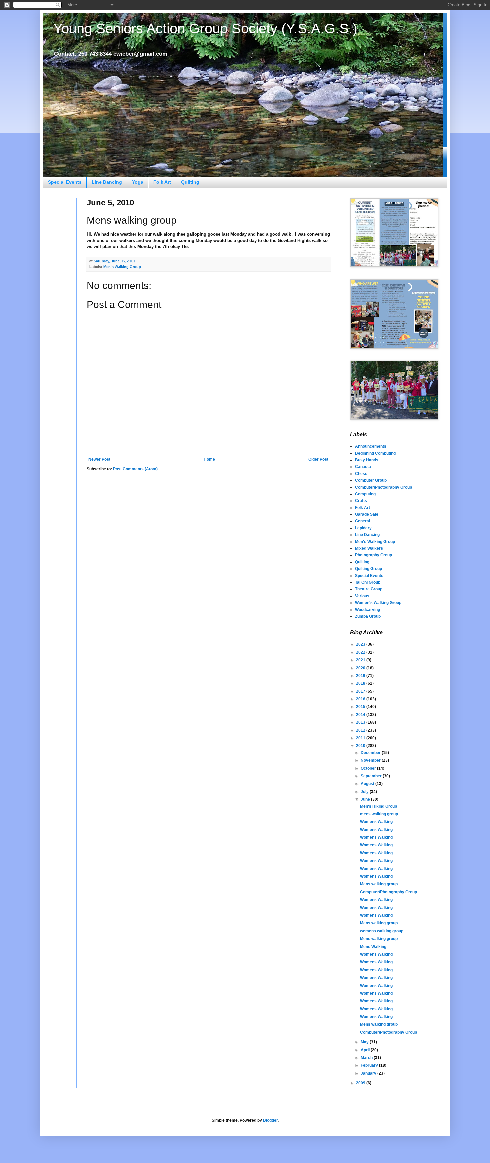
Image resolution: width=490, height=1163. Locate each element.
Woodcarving (367, 609)
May (365, 1042)
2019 (361, 675)
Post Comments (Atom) (135, 469)
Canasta (363, 466)
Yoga (137, 182)
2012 (361, 730)
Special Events (65, 182)
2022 (361, 652)
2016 (361, 699)
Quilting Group (368, 568)
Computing (365, 494)
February (370, 1065)
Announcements (370, 446)
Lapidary (363, 528)
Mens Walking (373, 946)
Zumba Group (368, 616)
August (368, 783)
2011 (361, 738)
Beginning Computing (375, 453)
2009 (361, 1083)
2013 (361, 722)
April (366, 1050)
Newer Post (99, 459)
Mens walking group (379, 884)
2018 (361, 683)
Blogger (270, 1120)
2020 (361, 668)
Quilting (190, 182)
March (367, 1057)
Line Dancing (107, 182)
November (371, 760)
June (366, 799)
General (362, 521)
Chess (361, 473)
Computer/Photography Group (383, 487)
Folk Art (162, 182)
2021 (361, 660)
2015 (361, 706)
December (371, 752)
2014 (361, 714)
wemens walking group (381, 931)
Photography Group (373, 555)
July (365, 791)
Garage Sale (366, 514)
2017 (361, 691)
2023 (361, 644)
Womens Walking (376, 821)
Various (362, 596)
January (369, 1073)
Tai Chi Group (367, 582)
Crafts (361, 500)
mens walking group (379, 814)
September (372, 776)
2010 (361, 745)
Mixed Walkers (369, 548)
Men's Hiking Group (378, 806)
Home (209, 459)
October (369, 768)
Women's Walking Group (378, 602)
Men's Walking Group (122, 267)
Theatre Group (368, 589)
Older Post (318, 459)
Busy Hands (366, 460)
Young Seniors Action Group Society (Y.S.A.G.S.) (205, 28)
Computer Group (371, 480)
